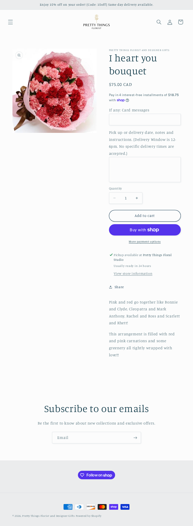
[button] (10, 22)
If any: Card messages (129, 110)
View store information (133, 273)
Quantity (115, 188)
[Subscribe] (135, 437)
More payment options (145, 241)
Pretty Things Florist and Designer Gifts (48, 516)
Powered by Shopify (88, 516)
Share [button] (119, 287)
